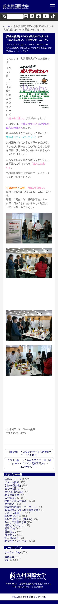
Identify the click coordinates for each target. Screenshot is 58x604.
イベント (17, 51)
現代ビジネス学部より (17, 500)
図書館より (11, 531)
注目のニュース (27, 44)
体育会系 (9, 557)
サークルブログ (13, 552)
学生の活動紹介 (13, 485)
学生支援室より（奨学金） (19, 519)
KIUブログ (40, 44)
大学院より (11, 503)
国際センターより (14, 525)
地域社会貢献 (12, 494)
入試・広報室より (14, 513)
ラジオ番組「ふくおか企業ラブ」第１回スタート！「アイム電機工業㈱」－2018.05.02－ (29, 463)
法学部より (11, 497)
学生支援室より (13, 516)
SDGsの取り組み (14, 491)
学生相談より (12, 537)
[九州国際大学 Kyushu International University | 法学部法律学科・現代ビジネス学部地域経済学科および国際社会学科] (16, 6)
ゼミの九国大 (12, 488)
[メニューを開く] (52, 6)
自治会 (25, 51)
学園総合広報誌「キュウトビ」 (21, 507)
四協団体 (14, 48)
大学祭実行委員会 (39, 48)
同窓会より (11, 534)
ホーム (6, 26)
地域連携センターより (17, 540)
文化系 (8, 560)
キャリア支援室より (15, 522)
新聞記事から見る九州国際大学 (21, 510)
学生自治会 (24, 48)
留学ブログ (11, 528)
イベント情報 (12, 482)
